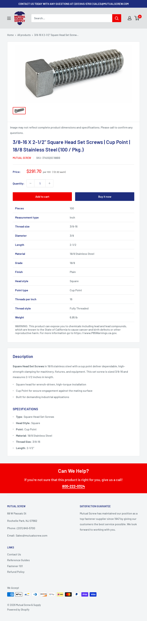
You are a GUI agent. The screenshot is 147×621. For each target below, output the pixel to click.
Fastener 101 (15, 566)
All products (24, 34)
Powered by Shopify (18, 609)
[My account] (129, 18)
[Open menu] (9, 18)
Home (10, 34)
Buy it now (104, 196)
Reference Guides (18, 560)
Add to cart (42, 196)
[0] (137, 18)
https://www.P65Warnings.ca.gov (95, 333)
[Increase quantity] (49, 183)
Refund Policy (16, 571)
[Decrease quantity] (30, 183)
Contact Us (14, 554)
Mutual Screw (22, 157)
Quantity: (18, 183)
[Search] (116, 18)
